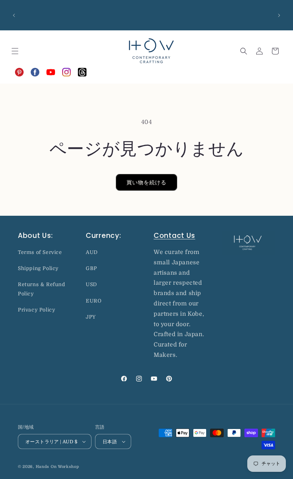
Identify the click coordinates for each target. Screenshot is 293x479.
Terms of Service (40, 252)
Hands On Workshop (57, 466)
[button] (15, 51)
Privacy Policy (36, 310)
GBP (91, 268)
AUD (92, 252)
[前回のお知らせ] (14, 15)
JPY (91, 317)
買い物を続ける (146, 182)
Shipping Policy (38, 268)
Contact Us (174, 235)
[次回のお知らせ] (279, 15)
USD (91, 284)
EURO (93, 301)
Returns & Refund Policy (41, 288)
